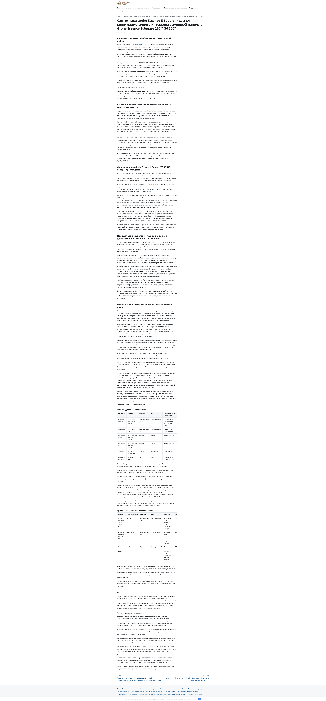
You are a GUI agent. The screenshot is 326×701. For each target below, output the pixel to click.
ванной (149, 192)
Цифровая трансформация (176, 694)
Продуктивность (194, 8)
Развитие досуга (157, 8)
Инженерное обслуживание (126, 11)
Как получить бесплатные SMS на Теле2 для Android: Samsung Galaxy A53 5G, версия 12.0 (187, 678)
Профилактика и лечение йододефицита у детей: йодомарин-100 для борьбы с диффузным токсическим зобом (139, 678)
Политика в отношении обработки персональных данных (140, 689)
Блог (118, 689)
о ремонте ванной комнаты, (140, 45)
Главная (119, 16)
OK (199, 699)
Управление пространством (157, 694)
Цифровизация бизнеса (194, 694)
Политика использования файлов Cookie (173, 689)
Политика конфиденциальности (198, 689)
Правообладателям (123, 691)
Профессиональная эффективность (175, 8)
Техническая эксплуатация (141, 8)
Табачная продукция (124, 8)
